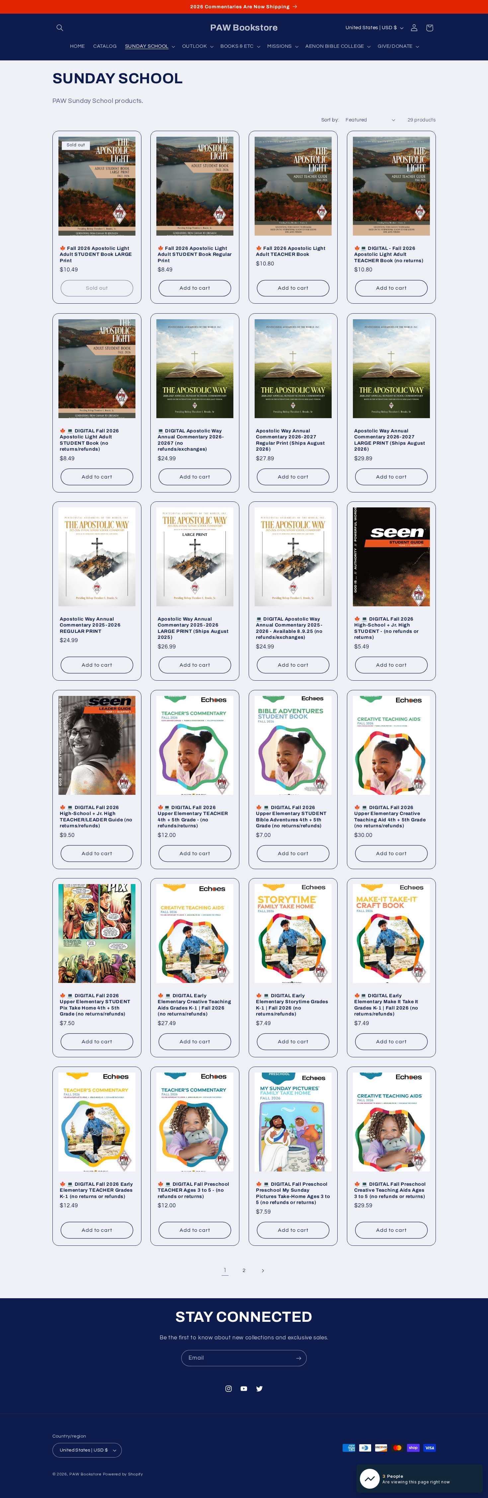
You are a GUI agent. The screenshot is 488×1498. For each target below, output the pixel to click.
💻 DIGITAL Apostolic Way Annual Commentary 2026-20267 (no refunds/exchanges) (191, 439)
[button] (60, 28)
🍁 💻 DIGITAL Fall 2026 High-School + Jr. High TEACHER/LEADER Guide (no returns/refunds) (96, 816)
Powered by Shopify (123, 1474)
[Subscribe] (298, 1358)
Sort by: (330, 119)
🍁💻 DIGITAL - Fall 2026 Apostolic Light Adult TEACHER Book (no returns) (389, 254)
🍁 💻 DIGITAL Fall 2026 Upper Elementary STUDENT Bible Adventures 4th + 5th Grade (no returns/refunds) (291, 816)
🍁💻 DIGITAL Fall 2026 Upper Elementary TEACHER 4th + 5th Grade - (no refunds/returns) (193, 816)
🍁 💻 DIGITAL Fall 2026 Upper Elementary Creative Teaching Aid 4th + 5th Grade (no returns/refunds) (390, 816)
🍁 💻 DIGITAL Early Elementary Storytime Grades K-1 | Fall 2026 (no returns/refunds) (292, 1004)
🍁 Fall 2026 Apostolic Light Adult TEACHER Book (291, 251)
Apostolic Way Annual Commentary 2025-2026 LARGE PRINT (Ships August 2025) (193, 628)
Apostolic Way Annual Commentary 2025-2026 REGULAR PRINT (90, 625)
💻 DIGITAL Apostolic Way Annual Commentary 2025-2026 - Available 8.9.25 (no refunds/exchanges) (289, 628)
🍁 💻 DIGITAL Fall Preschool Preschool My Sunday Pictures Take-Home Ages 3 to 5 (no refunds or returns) (293, 1193)
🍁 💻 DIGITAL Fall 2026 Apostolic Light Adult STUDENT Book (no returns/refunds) (89, 439)
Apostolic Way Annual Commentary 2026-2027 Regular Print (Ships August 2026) (290, 439)
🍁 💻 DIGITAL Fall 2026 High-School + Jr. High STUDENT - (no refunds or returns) (386, 628)
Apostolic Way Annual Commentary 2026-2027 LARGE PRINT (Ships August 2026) (389, 439)
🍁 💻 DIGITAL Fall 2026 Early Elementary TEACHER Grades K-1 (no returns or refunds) (96, 1190)
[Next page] (263, 1270)
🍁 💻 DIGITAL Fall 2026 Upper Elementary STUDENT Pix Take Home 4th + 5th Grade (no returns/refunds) (95, 1004)
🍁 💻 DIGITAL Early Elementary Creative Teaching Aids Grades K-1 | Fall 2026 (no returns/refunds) (194, 1004)
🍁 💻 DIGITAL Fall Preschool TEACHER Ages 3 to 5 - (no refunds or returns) (193, 1190)
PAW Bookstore (85, 1474)
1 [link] (225, 1270)
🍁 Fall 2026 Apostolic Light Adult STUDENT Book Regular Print (195, 254)
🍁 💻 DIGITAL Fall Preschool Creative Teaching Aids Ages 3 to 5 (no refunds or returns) (390, 1190)
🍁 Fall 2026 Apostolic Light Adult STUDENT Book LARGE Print (96, 254)
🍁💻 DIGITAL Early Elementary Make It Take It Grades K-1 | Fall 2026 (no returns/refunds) (386, 1004)
